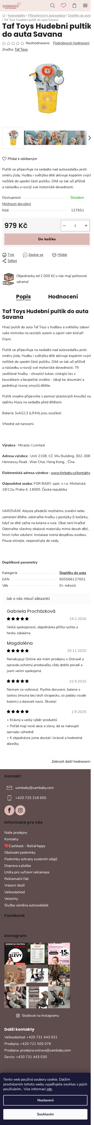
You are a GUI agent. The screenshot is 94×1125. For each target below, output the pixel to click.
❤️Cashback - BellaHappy (24, 846)
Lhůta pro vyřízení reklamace (26, 872)
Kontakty (11, 839)
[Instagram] (20, 810)
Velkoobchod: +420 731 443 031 (30, 1037)
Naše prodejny (15, 832)
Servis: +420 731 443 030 (25, 1057)
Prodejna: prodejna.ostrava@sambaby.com (37, 1050)
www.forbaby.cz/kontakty (70, 472)
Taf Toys (21, 49)
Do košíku (47, 239)
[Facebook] (9, 810)
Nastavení (45, 1100)
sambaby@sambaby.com (34, 787)
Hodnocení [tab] (63, 296)
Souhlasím (45, 1114)
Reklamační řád (16, 878)
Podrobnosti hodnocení (71, 43)
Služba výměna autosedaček (26, 905)
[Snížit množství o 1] (64, 225)
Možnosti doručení (16, 204)
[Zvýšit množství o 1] (86, 225)
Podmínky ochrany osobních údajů (30, 859)
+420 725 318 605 (30, 797)
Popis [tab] (23, 296)
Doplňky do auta (72, 572)
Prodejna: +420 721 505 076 (27, 1043)
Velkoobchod (14, 892)
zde (49, 1089)
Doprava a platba (17, 865)
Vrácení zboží (14, 885)
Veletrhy (11, 898)
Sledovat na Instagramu (40, 1015)
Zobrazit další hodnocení (71, 761)
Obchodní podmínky (19, 852)
